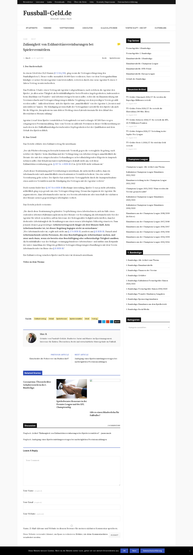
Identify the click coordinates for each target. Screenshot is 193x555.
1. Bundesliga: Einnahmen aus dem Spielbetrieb (146, 304)
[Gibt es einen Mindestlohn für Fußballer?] (105, 394)
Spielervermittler (76, 319)
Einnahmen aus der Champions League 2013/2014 (147, 242)
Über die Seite (80, 2)
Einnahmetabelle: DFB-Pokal (138, 69)
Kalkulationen (109, 28)
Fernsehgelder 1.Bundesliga (138, 48)
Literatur (40, 2)
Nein (134, 550)
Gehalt (51, 319)
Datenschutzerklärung (128, 2)
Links (49, 2)
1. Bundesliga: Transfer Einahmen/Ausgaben (145, 294)
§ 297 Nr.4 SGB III (54, 187)
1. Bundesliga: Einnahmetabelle (139, 265)
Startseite (31, 28)
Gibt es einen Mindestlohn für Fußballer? (104, 414)
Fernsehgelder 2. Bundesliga (138, 53)
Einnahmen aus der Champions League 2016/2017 (147, 227)
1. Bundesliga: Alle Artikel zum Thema (142, 260)
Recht (104, 58)
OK (124, 550)
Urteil (87, 319)
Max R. (28, 58)
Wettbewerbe (67, 28)
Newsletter (28, 2)
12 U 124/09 (59, 73)
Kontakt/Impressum (106, 2)
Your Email (32, 502)
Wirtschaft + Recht (136, 28)
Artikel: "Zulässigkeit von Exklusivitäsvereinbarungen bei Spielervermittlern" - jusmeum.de (71, 433)
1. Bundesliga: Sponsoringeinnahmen (142, 299)
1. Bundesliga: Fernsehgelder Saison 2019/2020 (146, 289)
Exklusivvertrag (40, 319)
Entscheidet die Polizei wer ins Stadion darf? (49, 358)
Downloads (59, 2)
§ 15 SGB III (99, 231)
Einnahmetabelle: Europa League (140, 74)
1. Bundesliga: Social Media (137, 309)
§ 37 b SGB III (74, 231)
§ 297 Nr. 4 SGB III (62, 164)
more (117, 321)
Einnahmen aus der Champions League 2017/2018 (147, 221)
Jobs (92, 2)
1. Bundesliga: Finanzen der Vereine (141, 270)
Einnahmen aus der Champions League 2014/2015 (148, 237)
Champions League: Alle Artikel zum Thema (145, 167)
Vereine (47, 28)
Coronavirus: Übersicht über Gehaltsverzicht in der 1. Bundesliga (37, 385)
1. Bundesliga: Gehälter (136, 275)
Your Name (32, 491)
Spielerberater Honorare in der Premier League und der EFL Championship (71, 404)
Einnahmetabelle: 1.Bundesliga (139, 58)
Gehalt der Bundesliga (136, 79)
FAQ (69, 2)
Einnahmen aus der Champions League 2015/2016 (148, 232)
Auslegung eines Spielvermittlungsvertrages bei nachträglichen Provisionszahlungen (69, 439)
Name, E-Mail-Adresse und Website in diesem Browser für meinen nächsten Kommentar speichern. (70, 528)
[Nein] (189, 550)
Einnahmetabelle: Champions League (142, 63)
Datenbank (160, 28)
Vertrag (95, 319)
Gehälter (87, 28)
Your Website (33, 514)
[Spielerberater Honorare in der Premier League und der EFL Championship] (71, 388)
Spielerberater (115, 58)
